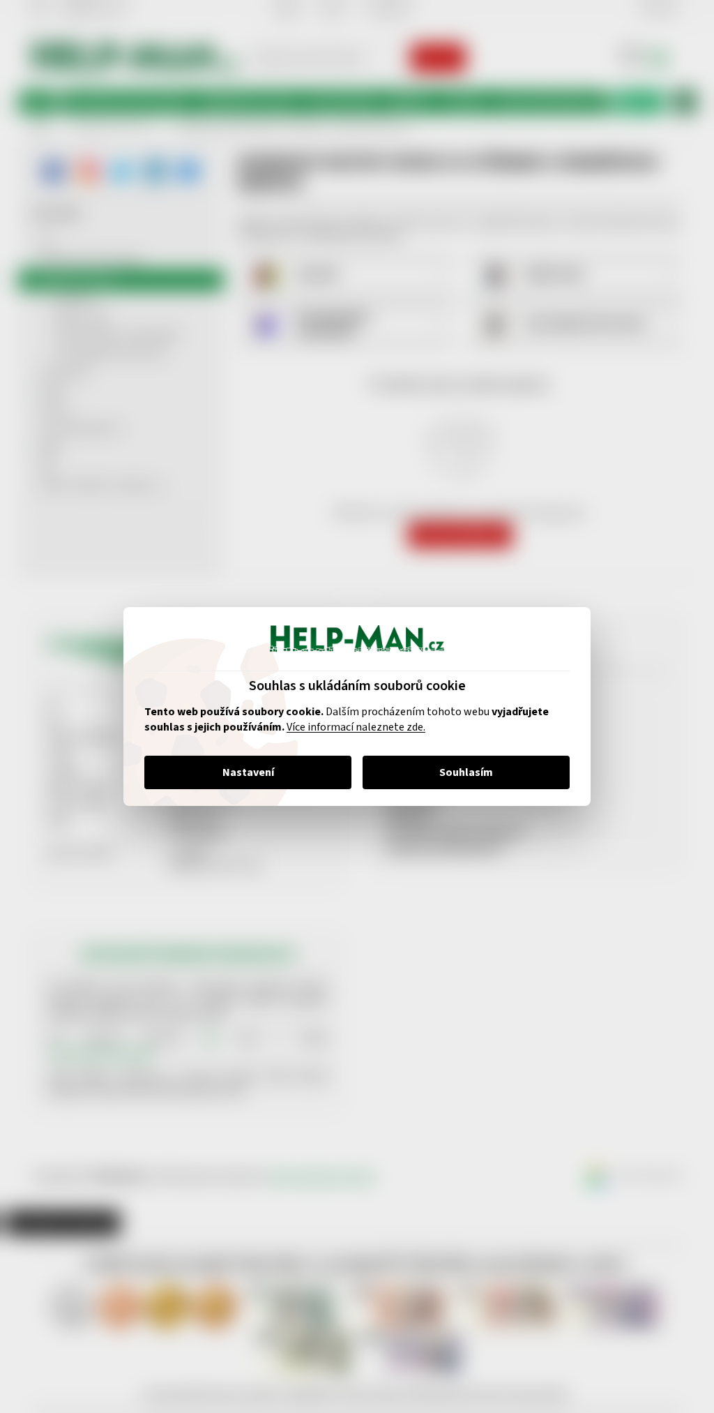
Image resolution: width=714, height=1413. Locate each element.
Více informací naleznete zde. (351, 727)
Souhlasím (461, 772)
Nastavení (242, 772)
